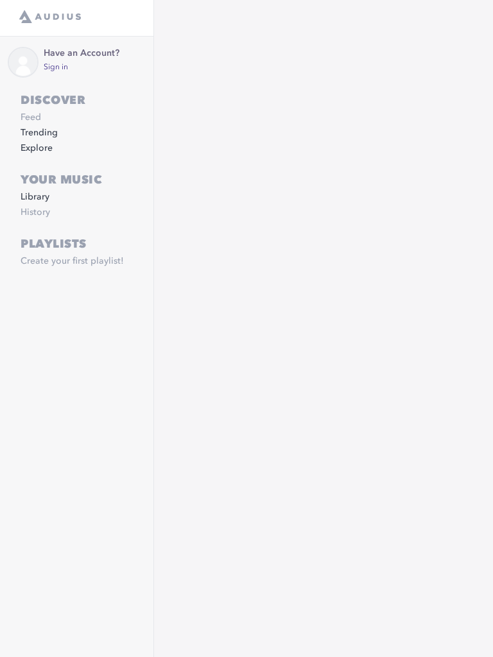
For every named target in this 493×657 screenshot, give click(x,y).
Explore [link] (37, 148)
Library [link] (35, 196)
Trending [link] (39, 132)
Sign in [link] (56, 67)
